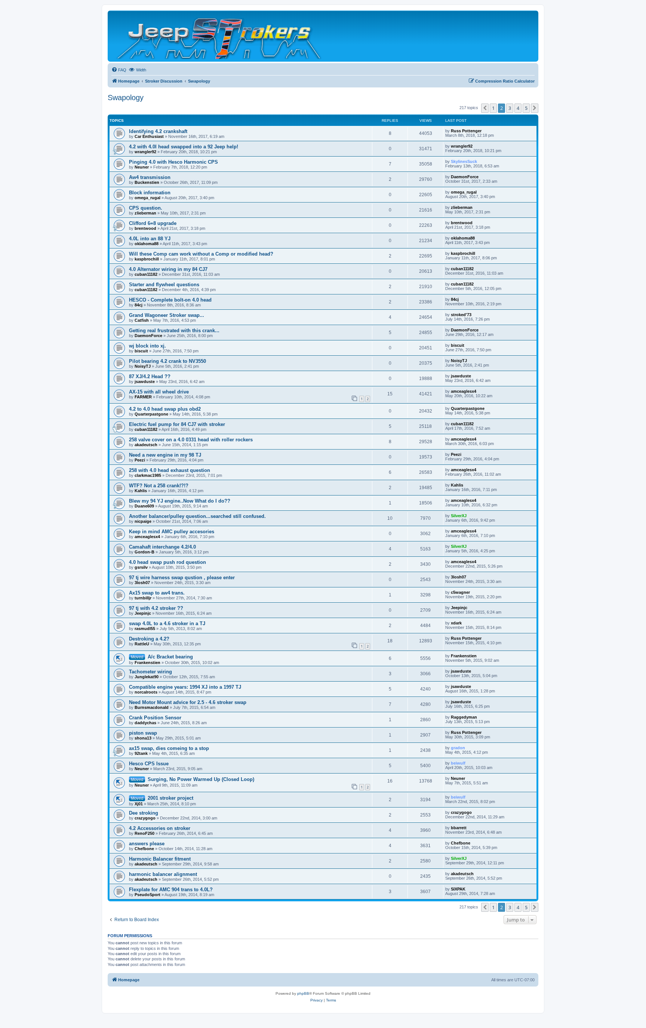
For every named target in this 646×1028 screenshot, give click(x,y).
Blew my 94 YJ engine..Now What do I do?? (179, 501)
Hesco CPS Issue (149, 763)
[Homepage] (220, 36)
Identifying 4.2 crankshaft (158, 131)
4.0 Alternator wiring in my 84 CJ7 (168, 269)
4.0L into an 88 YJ (149, 238)
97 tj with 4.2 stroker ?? (156, 608)
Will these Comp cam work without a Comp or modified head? (201, 254)
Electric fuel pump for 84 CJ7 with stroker (177, 424)
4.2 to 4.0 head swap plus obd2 (165, 409)
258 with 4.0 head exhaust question (169, 470)
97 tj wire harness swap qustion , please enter (182, 577)
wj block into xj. (147, 346)
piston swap (143, 733)
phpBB (303, 993)
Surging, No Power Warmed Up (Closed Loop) (201, 779)
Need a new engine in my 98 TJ (165, 455)
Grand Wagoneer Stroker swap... (166, 315)
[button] (485, 108)
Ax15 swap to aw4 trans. (157, 593)
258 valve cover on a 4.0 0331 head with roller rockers (191, 439)
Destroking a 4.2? (149, 639)
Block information (149, 192)
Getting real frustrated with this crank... (174, 330)
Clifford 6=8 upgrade (152, 223)
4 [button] (518, 108)
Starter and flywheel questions (164, 284)
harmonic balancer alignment (163, 874)
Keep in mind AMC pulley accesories (171, 531)
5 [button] (526, 108)
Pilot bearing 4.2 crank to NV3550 (167, 361)
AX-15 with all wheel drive (159, 392)
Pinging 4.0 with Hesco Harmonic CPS (173, 162)
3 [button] (509, 108)
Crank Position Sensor (155, 717)
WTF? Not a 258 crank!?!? (158, 485)
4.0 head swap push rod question (167, 562)
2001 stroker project (170, 798)
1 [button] (493, 108)
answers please (146, 843)
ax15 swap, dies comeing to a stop (169, 748)
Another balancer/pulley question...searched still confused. (197, 516)
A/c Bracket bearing (170, 657)
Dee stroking (143, 813)
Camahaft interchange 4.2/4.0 (162, 547)
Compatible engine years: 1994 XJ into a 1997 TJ (185, 687)
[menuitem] (118, 69)
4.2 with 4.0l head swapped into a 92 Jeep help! (183, 146)
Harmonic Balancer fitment (160, 859)
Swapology (126, 97)
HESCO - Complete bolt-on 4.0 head (170, 300)
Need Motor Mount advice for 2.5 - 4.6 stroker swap (187, 702)
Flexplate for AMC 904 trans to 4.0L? (171, 889)
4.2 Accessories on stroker (159, 828)
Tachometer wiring (150, 671)
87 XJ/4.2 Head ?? (149, 376)
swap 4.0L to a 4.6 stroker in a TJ (167, 623)
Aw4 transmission (149, 177)
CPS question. (145, 208)
